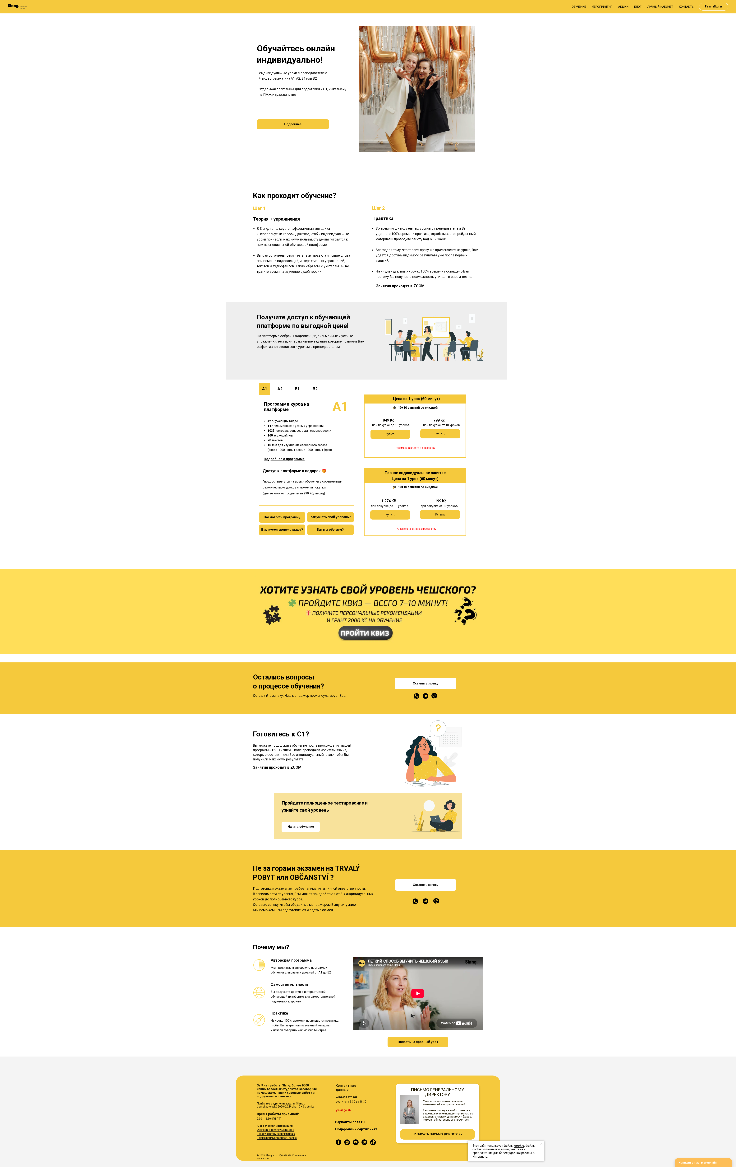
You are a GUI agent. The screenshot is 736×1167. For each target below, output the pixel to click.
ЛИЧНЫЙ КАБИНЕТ (660, 6)
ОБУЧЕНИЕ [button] (579, 6)
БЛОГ (638, 6)
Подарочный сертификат (356, 1129)
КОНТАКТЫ (686, 6)
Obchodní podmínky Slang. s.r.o (275, 1129)
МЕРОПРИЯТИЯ (602, 6)
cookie (519, 1145)
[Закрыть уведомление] (541, 1144)
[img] (417, 696)
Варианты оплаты (350, 1122)
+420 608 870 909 (346, 1097)
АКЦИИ (623, 6)
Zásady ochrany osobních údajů (276, 1133)
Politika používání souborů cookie (277, 1137)
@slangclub (343, 1110)
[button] (284, 459)
